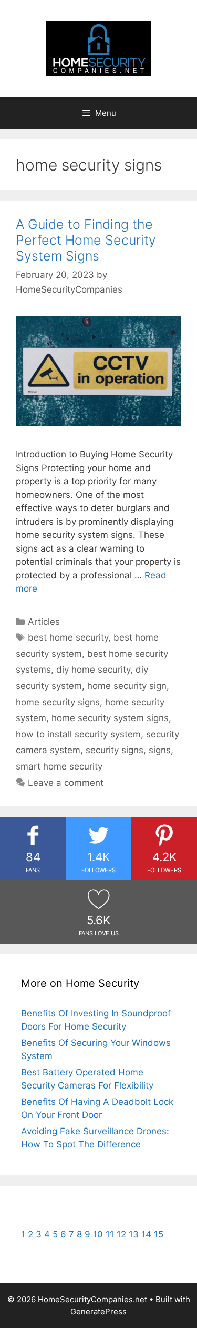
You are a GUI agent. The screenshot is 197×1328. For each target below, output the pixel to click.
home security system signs (110, 718)
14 (146, 1234)
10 (98, 1234)
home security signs (58, 702)
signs (160, 750)
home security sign (127, 686)
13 (134, 1234)
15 (158, 1234)
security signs (114, 750)
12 (121, 1234)
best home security (68, 637)
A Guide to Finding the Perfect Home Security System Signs (86, 240)
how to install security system (78, 734)
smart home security (59, 766)
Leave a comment (65, 782)
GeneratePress (98, 1311)
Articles (44, 621)
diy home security (93, 669)
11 (110, 1234)
